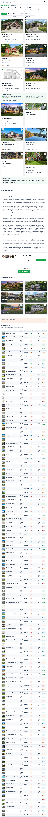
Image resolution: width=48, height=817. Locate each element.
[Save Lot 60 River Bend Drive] (22, 70)
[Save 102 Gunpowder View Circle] (45, 21)
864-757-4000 (31, 260)
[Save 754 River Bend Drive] (45, 70)
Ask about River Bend (41, 260)
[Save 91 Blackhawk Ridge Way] (22, 154)
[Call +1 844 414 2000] (42, 2)
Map (29, 13)
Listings (9, 13)
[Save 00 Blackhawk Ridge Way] (45, 105)
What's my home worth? (24, 271)
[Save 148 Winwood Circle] (45, 129)
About (14, 13)
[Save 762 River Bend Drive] (22, 105)
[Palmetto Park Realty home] (8, 2)
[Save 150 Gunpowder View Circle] (22, 129)
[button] (44, 2)
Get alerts (4, 13)
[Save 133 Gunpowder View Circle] (22, 46)
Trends (22, 13)
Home (2, 5)
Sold (17, 13)
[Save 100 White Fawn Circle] (45, 46)
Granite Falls (7, 5)
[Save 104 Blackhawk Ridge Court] (45, 154)
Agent (26, 13)
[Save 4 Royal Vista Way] (22, 21)
